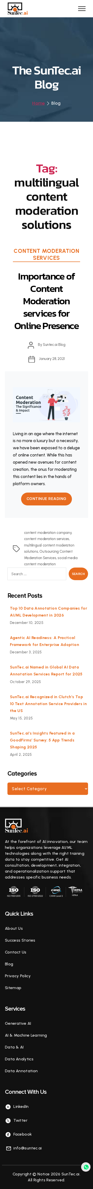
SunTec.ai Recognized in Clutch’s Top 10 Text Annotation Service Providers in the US (48, 703)
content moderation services (46, 539)
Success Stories (20, 940)
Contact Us (16, 952)
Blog (9, 964)
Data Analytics (19, 1059)
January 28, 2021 (52, 359)
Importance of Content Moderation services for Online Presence (46, 301)
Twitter (20, 1120)
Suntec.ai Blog (54, 344)
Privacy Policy (18, 976)
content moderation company (47, 532)
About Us (14, 928)
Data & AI (14, 1047)
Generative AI (18, 1023)
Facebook (22, 1134)
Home (38, 103)
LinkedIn (20, 1106)
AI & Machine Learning (26, 1035)
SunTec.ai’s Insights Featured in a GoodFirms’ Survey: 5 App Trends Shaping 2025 (42, 740)
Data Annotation (21, 1071)
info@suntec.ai (27, 1148)
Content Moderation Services (46, 254)
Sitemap (13, 987)
